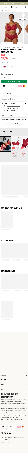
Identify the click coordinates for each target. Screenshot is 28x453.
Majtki (13, 47)
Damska (3, 47)
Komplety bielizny (15, 96)
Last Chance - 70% (6, 99)
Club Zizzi (3, 379)
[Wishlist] (23, 15)
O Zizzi (2, 389)
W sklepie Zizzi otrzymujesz (8, 103)
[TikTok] (7, 433)
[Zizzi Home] (14, 6)
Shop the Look (22, 19)
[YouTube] (10, 433)
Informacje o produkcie (7, 115)
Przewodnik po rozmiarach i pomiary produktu (13, 119)
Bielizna (8, 47)
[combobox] (14, 10)
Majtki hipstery (20, 47)
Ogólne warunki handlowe (18, 437)
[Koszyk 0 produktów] (26, 7)
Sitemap (10, 439)
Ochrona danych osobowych (6, 437)
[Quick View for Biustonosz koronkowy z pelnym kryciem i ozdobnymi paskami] (18, 147)
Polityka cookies (4, 439)
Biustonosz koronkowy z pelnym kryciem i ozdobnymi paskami (15, 151)
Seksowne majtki (5, 96)
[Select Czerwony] (4, 67)
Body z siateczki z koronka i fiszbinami (24, 151)
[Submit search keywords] (2, 10)
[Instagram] (2, 433)
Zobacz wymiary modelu (6, 43)
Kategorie (3, 375)
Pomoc (2, 384)
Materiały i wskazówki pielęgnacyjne (10, 123)
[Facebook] (5, 433)
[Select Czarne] (12, 67)
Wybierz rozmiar (7, 77)
